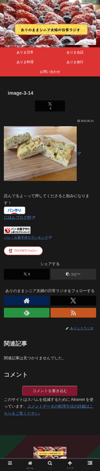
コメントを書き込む (50, 391)
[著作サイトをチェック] (27, 300)
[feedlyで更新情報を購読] (27, 313)
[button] (73, 274)
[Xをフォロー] (73, 300)
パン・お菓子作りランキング (26, 237)
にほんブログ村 (17, 217)
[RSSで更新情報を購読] (73, 313)
